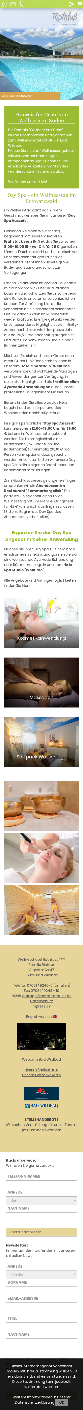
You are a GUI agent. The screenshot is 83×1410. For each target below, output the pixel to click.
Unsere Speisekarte (41, 1069)
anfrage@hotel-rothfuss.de (47, 995)
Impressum (41, 1006)
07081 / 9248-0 (40, 985)
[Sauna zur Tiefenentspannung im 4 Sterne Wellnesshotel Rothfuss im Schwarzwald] (41, 910)
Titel (12, 1318)
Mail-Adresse (22, 1298)
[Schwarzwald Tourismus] (41, 1101)
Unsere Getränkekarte (41, 1075)
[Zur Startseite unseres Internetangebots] (65, 22)
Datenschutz (41, 1001)
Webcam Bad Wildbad (41, 1059)
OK (61, 1402)
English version (39, 1016)
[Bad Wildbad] (41, 1109)
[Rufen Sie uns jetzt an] (22, 5)
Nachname (18, 1208)
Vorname (17, 1282)
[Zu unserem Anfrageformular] (13, 5)
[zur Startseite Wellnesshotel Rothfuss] (5, 5)
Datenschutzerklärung (34, 1402)
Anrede (14, 1192)
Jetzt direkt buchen (17, 96)
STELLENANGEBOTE (41, 1119)
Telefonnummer (23, 1176)
